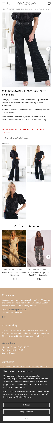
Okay (26, 418)
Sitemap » (6, 143)
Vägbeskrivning (8, 343)
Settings (26, 405)
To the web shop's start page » (16, 138)
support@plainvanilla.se (18, 309)
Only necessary (26, 412)
